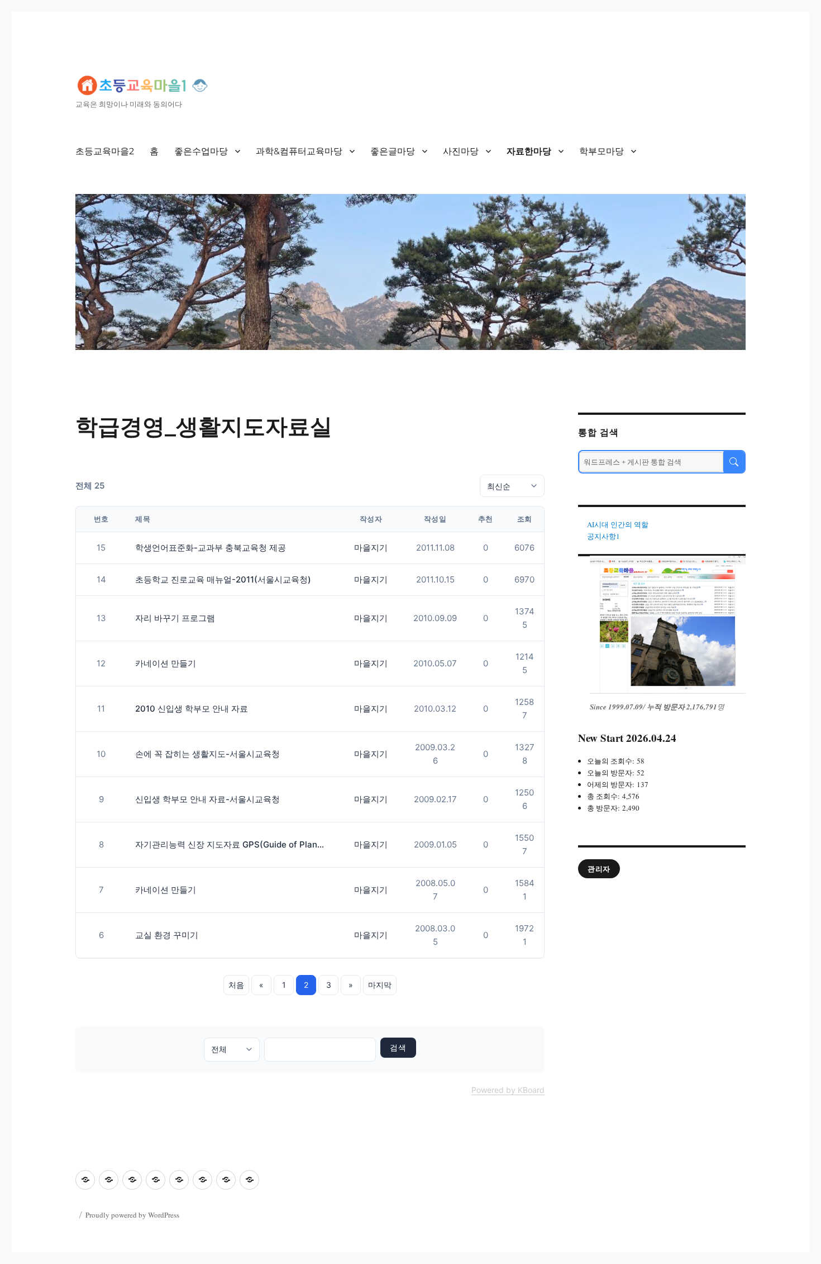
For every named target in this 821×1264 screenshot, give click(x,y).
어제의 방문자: (612, 784)
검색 (398, 1048)
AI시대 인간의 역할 (617, 524)
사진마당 (461, 151)
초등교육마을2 (104, 151)
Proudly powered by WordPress (132, 1215)
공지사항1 (603, 536)
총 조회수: (604, 796)
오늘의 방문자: (612, 773)
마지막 (380, 985)
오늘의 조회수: (612, 761)
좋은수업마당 (201, 151)
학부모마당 (601, 151)
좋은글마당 (392, 151)
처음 (236, 985)
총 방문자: (604, 808)
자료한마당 (529, 151)
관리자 (599, 868)
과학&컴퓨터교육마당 (299, 151)
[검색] (733, 461)
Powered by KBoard (508, 1090)
